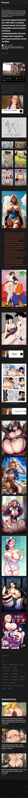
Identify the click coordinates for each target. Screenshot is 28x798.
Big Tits (21, 46)
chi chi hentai (6, 670)
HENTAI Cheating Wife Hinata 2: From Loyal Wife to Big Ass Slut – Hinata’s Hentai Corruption (14, 771)
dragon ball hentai (7, 685)
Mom (9, 688)
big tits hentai (6, 667)
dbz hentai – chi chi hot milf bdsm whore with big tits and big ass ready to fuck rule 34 (15, 265)
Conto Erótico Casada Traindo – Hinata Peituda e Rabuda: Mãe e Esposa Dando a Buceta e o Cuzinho (13, 746)
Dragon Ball (12, 682)
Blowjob (4, 47)
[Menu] (25, 2)
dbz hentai (14, 679)
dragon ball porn (18, 685)
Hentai (22, 47)
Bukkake (8, 47)
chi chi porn (15, 670)
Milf (3, 48)
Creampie (13, 47)
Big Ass (17, 46)
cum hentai (6, 679)
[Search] (22, 2)
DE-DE (4, 682)
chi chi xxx (5, 673)
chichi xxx (14, 676)
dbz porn (22, 679)
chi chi (14, 667)
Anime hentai (8, 46)
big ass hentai (13, 664)
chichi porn (6, 676)
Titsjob (6, 48)
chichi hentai (14, 673)
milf (4, 688)
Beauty (13, 46)
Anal (3, 46)
